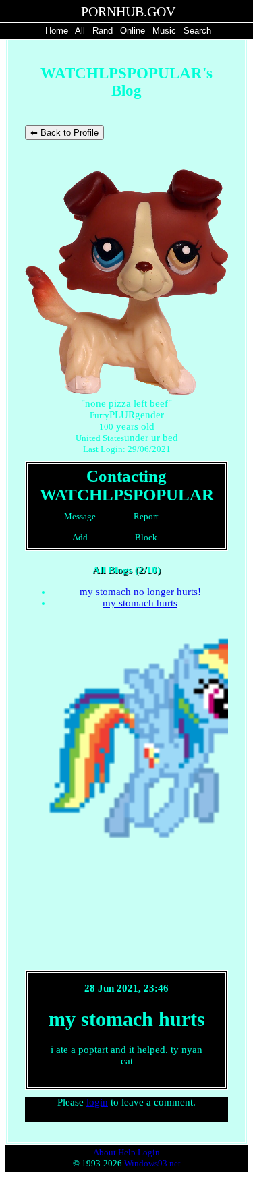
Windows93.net (152, 1163)
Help (127, 1152)
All (81, 31)
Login (149, 1152)
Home (56, 31)
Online (132, 31)
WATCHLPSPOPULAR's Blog (126, 82)
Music (164, 31)
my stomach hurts (140, 603)
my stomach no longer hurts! (140, 591)
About (104, 1152)
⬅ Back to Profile (64, 132)
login (97, 1102)
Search (197, 31)
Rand (102, 31)
